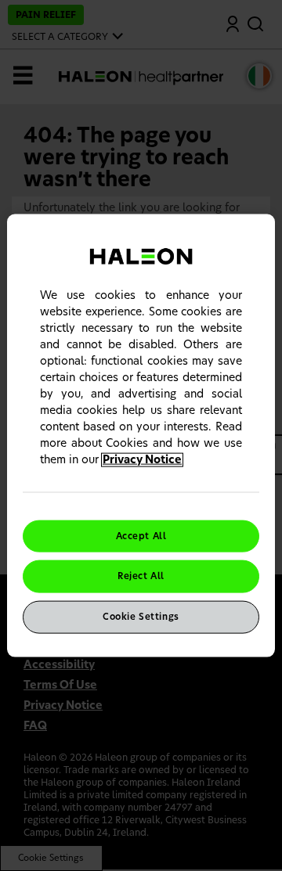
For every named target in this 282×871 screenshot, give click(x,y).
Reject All (141, 576)
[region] (141, 435)
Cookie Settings (141, 617)
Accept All (141, 535)
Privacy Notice (142, 459)
